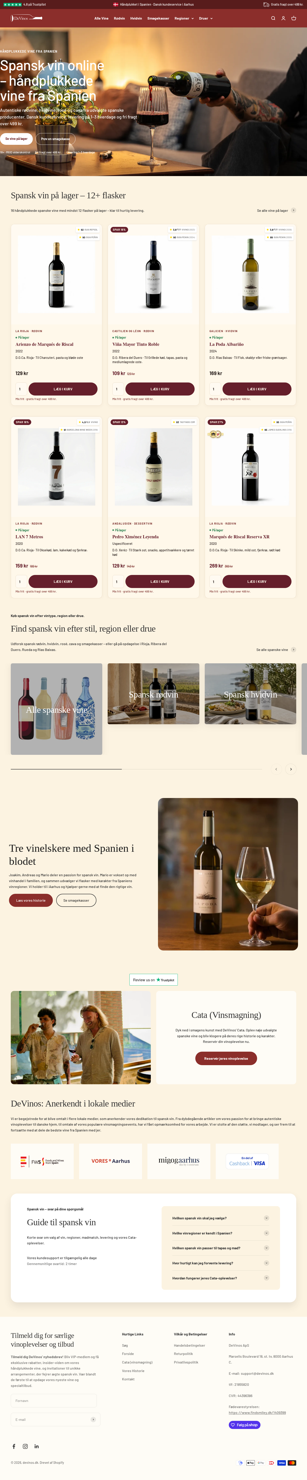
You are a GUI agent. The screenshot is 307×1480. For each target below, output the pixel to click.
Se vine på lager (16, 139)
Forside (128, 1353)
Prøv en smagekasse (55, 139)
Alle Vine (101, 18)
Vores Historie (133, 1370)
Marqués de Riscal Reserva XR (239, 536)
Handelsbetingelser (189, 1345)
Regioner (182, 18)
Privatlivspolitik (186, 1362)
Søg (125, 1345)
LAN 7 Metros (29, 536)
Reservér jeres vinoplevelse (226, 1058)
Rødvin (119, 18)
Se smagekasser (76, 900)
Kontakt (128, 1379)
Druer (203, 18)
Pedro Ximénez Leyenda (135, 536)
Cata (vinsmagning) (137, 1362)
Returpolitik (183, 1353)
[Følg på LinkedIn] (37, 1446)
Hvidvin (136, 18)
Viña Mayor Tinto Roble (135, 344)
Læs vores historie (31, 900)
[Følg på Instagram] (25, 1446)
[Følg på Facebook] (14, 1446)
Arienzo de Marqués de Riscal (44, 344)
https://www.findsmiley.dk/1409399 (257, 1412)
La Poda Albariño (226, 344)
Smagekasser (158, 18)
